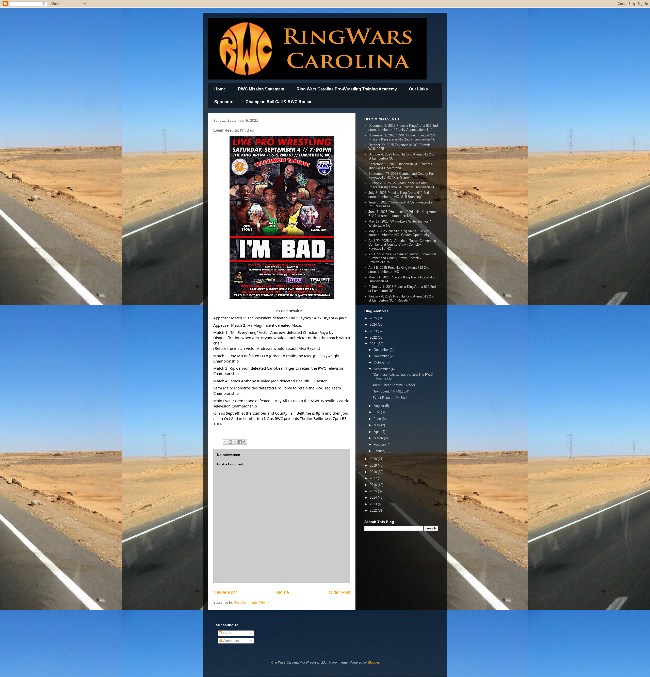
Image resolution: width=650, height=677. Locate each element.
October (380, 362)
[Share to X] (235, 442)
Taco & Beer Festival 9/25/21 (393, 385)
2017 (374, 478)
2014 (374, 497)
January (380, 451)
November (382, 356)
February (381, 444)
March (379, 438)
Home (220, 89)
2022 (374, 337)
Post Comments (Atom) (251, 602)
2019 (374, 465)
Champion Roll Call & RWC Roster (279, 102)
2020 (374, 459)
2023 (374, 331)
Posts (227, 633)
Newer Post (225, 592)
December (382, 350)
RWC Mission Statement (261, 89)
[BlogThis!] (230, 442)
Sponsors (223, 102)
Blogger (373, 662)
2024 (374, 324)
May (377, 425)
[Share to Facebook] (239, 442)
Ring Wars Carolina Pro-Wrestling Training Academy (347, 89)
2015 (374, 491)
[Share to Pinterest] (244, 442)
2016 (374, 485)
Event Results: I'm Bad (389, 398)
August (379, 406)
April (377, 432)
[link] (311, 317)
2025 (374, 318)
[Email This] (225, 442)
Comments (230, 641)
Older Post (339, 592)
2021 (374, 344)
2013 (374, 504)
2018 (374, 472)
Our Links (418, 89)
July (377, 412)
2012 (374, 510)
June (378, 419)
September (382, 369)
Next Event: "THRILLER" (390, 391)
